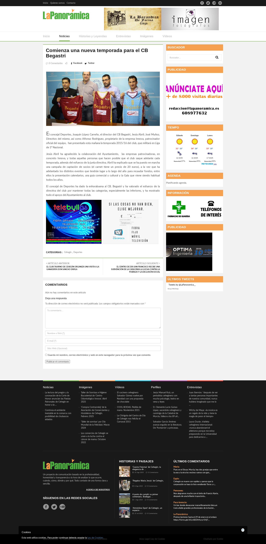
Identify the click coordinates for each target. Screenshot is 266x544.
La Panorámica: (180, 514)
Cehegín (68, 252)
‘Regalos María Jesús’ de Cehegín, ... (148, 482)
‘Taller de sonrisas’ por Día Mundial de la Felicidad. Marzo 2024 (95, 425)
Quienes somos (57, 3)
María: (176, 467)
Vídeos (167, 36)
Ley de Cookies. (95, 538)
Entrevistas (123, 36)
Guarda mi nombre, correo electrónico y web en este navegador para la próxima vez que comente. (99, 355)
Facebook (77, 63)
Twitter (91, 63)
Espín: (176, 479)
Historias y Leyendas (93, 36)
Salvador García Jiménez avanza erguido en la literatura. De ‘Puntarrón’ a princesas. (167, 425)
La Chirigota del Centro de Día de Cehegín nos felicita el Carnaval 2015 (131, 419)
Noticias (64, 36)
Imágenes (146, 36)
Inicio (45, 3)
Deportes (77, 252)
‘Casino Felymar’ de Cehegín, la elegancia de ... (146, 468)
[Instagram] (220, 3)
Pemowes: (178, 491)
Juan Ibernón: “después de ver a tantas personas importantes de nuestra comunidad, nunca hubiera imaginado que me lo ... (203, 399)
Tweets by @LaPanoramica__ (182, 285)
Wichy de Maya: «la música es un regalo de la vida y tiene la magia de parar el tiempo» (203, 413)
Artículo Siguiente (135, 267)
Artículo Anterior (72, 266)
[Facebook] (202, 3)
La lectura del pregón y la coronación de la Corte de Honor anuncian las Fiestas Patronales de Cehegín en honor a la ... (58, 399)
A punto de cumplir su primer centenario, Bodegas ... (145, 495)
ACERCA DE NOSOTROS (98, 490)
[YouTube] (214, 3)
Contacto (71, 3)
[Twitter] (208, 3)
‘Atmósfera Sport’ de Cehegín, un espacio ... (147, 509)
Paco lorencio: (180, 502)
